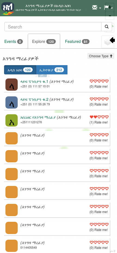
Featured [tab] (76, 41)
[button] (97, 7)
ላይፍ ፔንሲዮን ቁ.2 (34, 99)
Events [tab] (12, 41)
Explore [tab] (43, 41)
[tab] (58, 26)
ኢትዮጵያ (50, 69)
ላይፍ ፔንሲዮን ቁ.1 (34, 81)
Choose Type (99, 55)
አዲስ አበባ (19, 69)
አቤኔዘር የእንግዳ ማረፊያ (38, 117)
